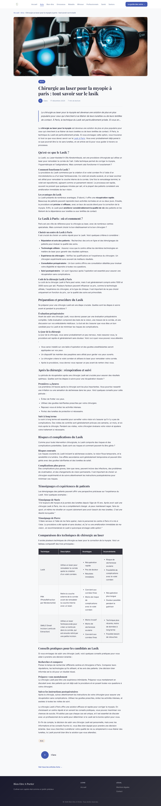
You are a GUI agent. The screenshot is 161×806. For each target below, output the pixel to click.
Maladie (71, 4)
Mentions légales (122, 787)
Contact (119, 791)
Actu (42, 4)
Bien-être (50, 4)
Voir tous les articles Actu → (50, 767)
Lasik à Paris (79, 138)
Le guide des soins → (136, 4)
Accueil (34, 4)
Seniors (112, 4)
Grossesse (61, 4)
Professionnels (92, 4)
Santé (103, 4)
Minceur (80, 4)
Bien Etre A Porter (24, 783)
